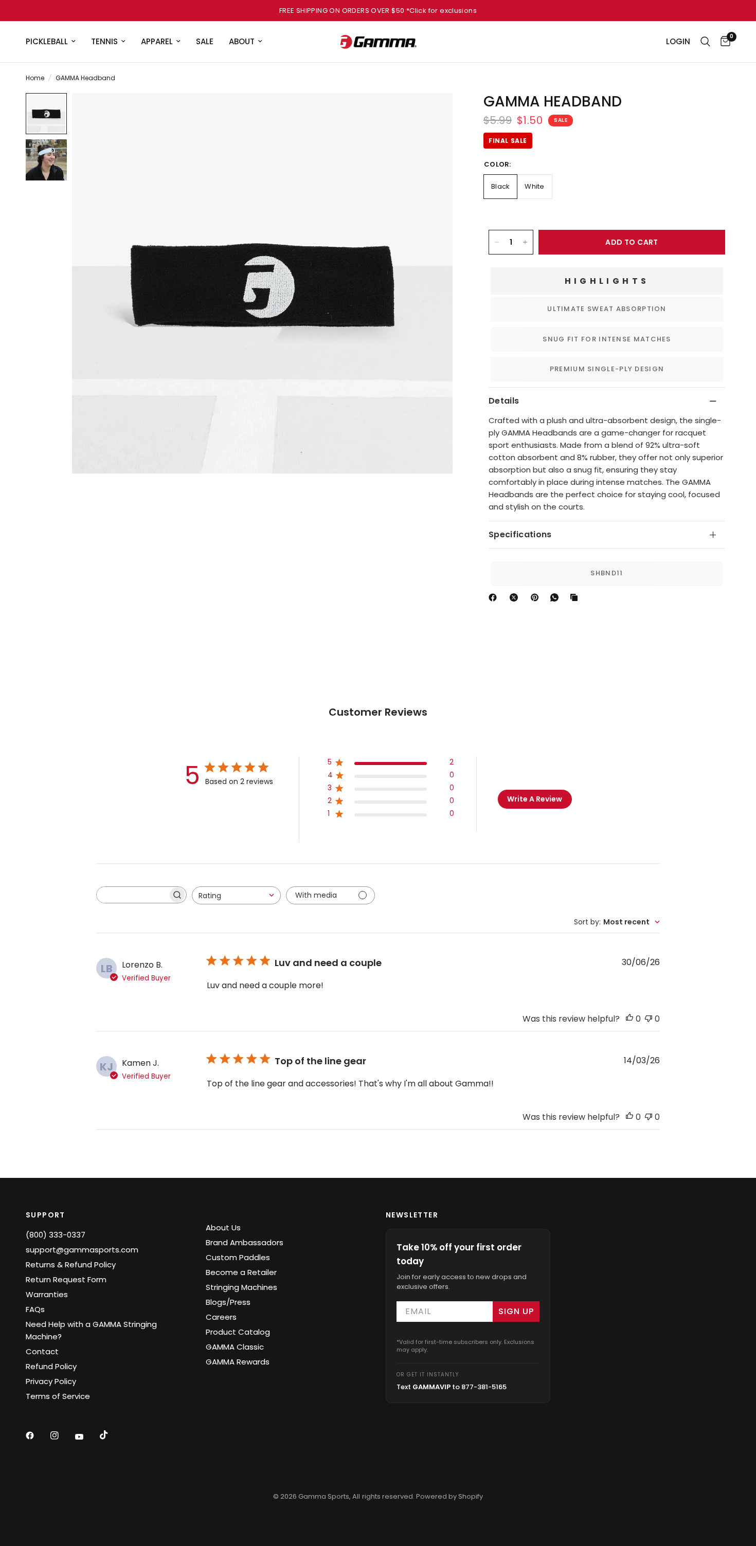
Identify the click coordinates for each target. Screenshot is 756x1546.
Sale (204, 41)
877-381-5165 (484, 1387)
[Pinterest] (537, 597)
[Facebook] (495, 597)
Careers (221, 1317)
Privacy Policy (51, 1381)
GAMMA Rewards (237, 1361)
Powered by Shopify (449, 1496)
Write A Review (534, 799)
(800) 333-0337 (55, 1234)
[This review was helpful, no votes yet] (629, 1019)
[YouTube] (86, 1436)
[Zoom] (431, 114)
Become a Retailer (241, 1272)
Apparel (157, 41)
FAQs (35, 1309)
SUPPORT (45, 1214)
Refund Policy (51, 1366)
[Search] (705, 41)
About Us (223, 1227)
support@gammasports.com (82, 1249)
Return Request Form (66, 1279)
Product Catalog (238, 1331)
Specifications (520, 534)
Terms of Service (58, 1396)
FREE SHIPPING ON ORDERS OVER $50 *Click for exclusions (378, 10)
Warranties (47, 1294)
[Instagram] (61, 1435)
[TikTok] (111, 1435)
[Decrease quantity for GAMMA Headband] (497, 242)
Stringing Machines (241, 1287)
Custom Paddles (238, 1257)
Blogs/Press (228, 1302)
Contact (42, 1351)
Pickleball (47, 41)
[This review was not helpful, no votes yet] (648, 1019)
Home (35, 78)
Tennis (104, 41)
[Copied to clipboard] (576, 597)
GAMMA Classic (235, 1346)
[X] (516, 597)
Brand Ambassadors (244, 1242)
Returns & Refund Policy (71, 1264)
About (242, 41)
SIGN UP (516, 1311)
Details (504, 401)
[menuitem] (54, 41)
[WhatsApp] (556, 597)
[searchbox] (132, 895)
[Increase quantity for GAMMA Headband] (525, 242)
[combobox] (236, 895)
